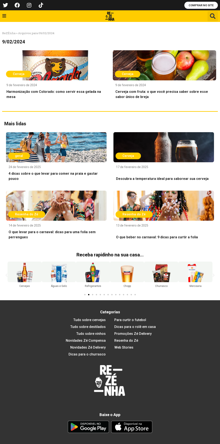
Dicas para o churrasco (87, 354)
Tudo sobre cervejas (89, 320)
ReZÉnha (8, 33)
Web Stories (123, 347)
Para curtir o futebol (130, 320)
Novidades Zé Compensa (86, 340)
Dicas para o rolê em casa (135, 327)
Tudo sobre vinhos (91, 334)
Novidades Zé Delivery (88, 347)
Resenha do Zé (126, 340)
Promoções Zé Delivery (133, 334)
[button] (213, 16)
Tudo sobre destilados (88, 327)
